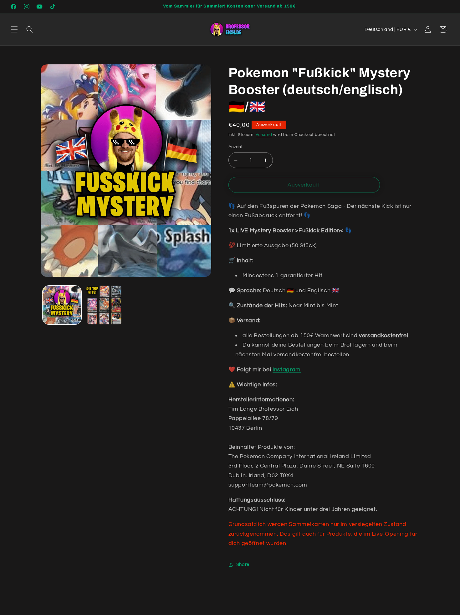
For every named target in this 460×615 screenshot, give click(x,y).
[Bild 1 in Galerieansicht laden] (62, 305)
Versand (264, 134)
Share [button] (242, 564)
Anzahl (235, 146)
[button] (14, 29)
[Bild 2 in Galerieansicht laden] (104, 305)
